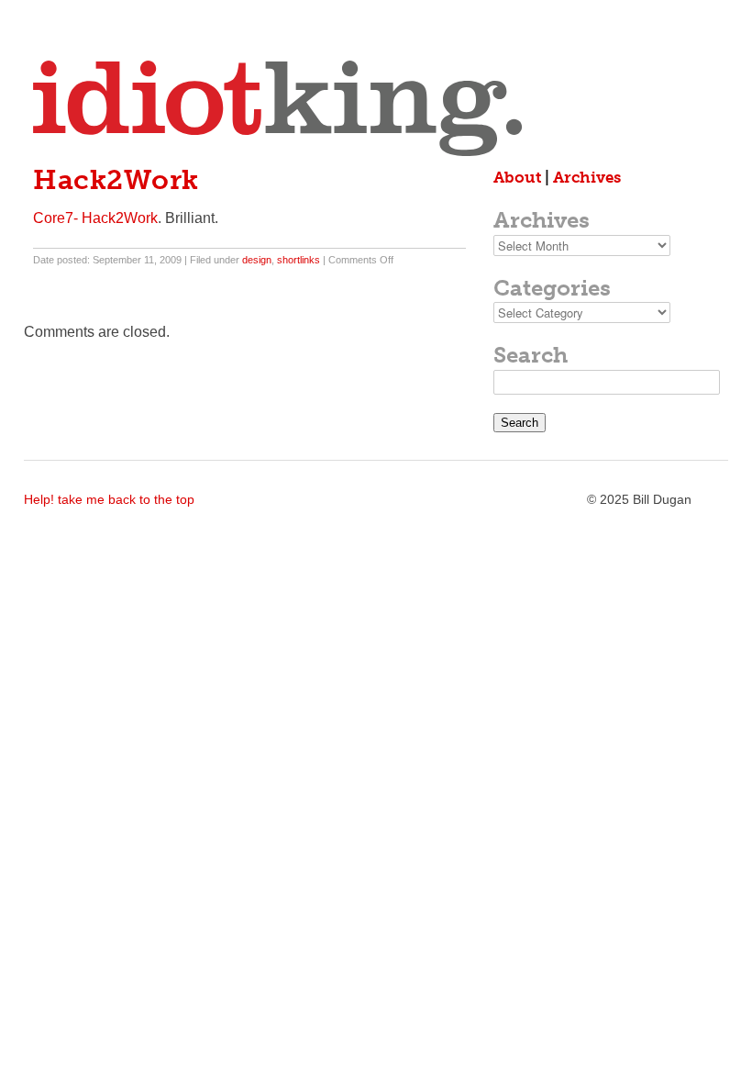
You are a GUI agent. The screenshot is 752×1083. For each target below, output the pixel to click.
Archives (587, 177)
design (256, 259)
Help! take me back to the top (109, 499)
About (517, 177)
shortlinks (298, 259)
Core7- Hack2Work (95, 218)
